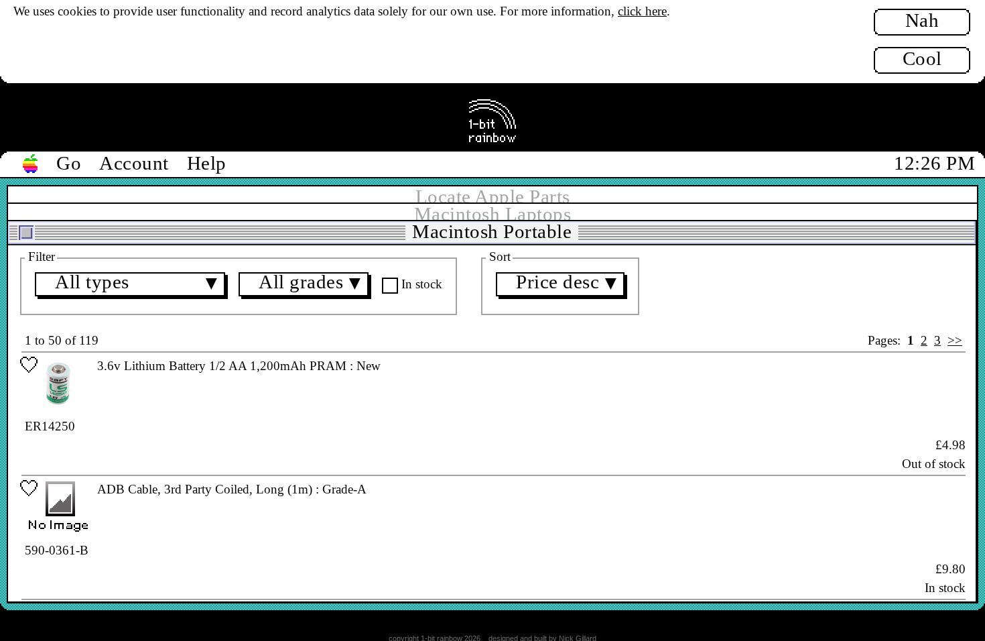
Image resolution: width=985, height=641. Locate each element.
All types (138, 284)
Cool (922, 58)
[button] (31, 164)
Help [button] (206, 163)
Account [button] (134, 163)
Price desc (568, 284)
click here (642, 11)
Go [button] (68, 163)
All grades (312, 284)
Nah (922, 20)
